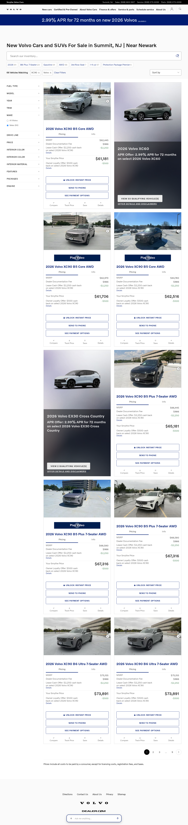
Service (126, 9)
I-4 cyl (94, 64)
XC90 (34, 72)
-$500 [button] (105, 163)
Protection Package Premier (117, 64)
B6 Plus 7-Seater (30, 64)
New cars (47, 9)
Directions (67, 794)
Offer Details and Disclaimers (137, 204)
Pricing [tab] (62, 134)
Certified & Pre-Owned (65, 9)
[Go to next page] (178, 752)
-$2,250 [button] (104, 147)
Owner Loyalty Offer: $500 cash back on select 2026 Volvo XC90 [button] (62, 165)
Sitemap (122, 794)
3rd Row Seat (78, 64)
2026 (12, 64)
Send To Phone (77, 188)
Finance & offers (107, 9)
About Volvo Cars (88, 9)
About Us (161, 9)
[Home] (14, 9)
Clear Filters (60, 72)
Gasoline (49, 64)
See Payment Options (77, 195)
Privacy (109, 794)
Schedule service (145, 9)
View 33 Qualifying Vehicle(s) (140, 199)
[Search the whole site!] (180, 9)
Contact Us (82, 794)
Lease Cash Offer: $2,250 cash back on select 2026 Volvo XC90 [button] (63, 150)
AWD (63, 64)
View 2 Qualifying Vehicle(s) (69, 467)
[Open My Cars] (171, 9)
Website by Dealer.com (94, 811)
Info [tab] (93, 134)
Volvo (46, 72)
